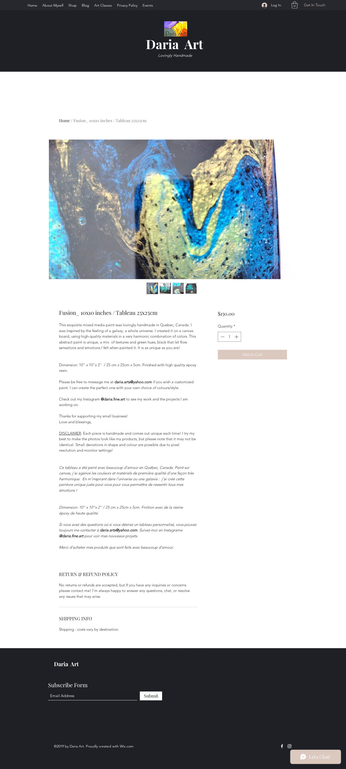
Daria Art (174, 43)
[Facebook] (281, 746)
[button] (295, 5)
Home (64, 120)
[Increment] (237, 336)
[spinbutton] (229, 336)
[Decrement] (222, 336)
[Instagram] (289, 746)
